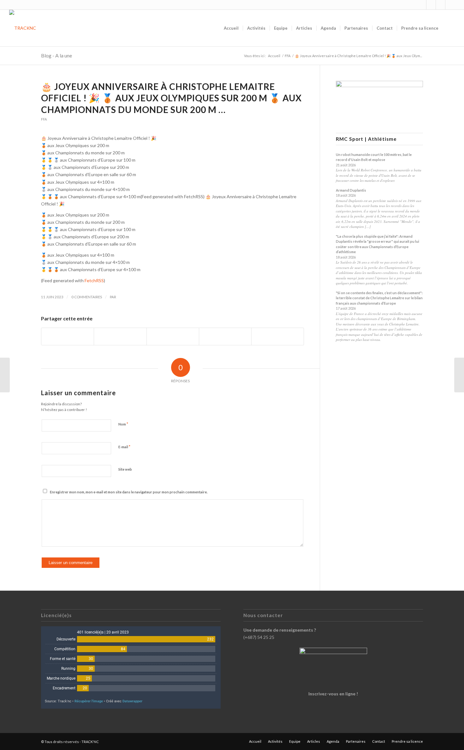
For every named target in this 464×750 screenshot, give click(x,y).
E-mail (124, 446)
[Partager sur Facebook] (67, 336)
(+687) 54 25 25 (258, 637)
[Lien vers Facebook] (431, 4)
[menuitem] (231, 28)
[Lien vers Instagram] (421, 4)
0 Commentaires (86, 297)
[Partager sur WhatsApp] (173, 336)
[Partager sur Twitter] (120, 336)
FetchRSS (94, 280)
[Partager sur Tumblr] (225, 336)
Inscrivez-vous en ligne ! (333, 693)
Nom (123, 423)
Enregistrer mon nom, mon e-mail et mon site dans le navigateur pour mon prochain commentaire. (128, 492)
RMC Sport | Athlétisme (366, 139)
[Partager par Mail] (278, 336)
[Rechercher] (449, 28)
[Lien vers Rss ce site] (440, 4)
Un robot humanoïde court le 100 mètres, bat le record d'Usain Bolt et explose (374, 157)
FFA (44, 119)
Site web (125, 469)
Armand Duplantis (351, 190)
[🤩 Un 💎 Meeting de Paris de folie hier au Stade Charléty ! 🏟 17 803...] (5, 375)
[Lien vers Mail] (450, 4)
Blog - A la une (56, 55)
